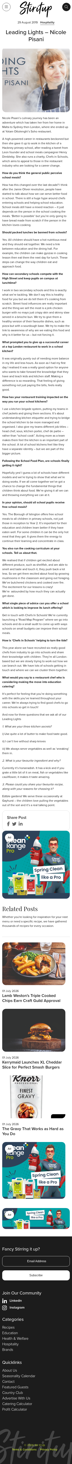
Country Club (12, 1392)
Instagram (17, 1307)
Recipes (8, 1327)
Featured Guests (15, 1387)
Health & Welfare (15, 1338)
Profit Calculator (14, 1409)
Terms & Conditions (24, 1449)
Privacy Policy (48, 1449)
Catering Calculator (17, 1404)
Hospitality (47, 22)
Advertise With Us (16, 1398)
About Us (9, 1370)
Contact (8, 1381)
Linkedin (16, 1300)
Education (10, 1333)
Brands (7, 1349)
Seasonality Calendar (18, 1376)
